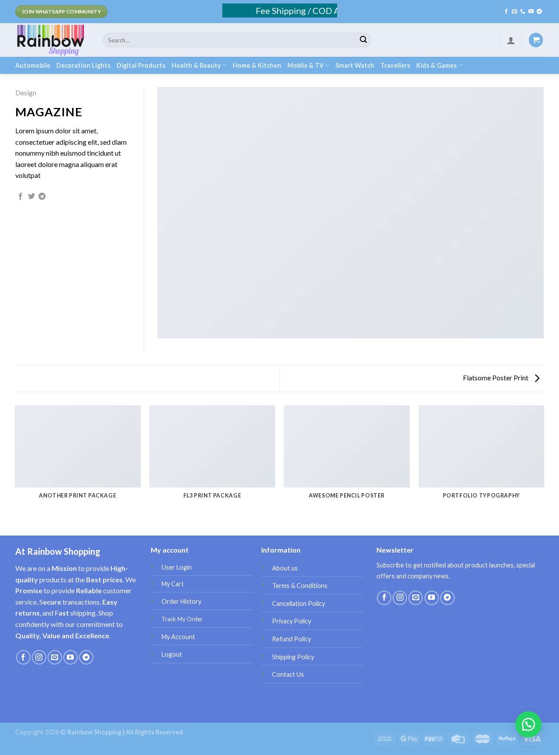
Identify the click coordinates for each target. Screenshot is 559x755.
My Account (178, 636)
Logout (172, 654)
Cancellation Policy (298, 603)
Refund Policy (291, 639)
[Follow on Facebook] (506, 12)
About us (285, 568)
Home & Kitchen (257, 65)
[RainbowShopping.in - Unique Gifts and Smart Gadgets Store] (52, 40)
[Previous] (15, 463)
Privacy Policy (291, 621)
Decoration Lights (83, 65)
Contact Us (288, 674)
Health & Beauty (196, 65)
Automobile (32, 65)
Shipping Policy (293, 657)
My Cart (173, 584)
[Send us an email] (514, 12)
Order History (181, 601)
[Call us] (522, 12)
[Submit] (363, 40)
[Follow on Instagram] (39, 657)
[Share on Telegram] (41, 197)
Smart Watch (354, 65)
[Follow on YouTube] (531, 12)
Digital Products (141, 65)
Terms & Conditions (300, 585)
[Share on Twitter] (31, 197)
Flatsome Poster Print (496, 377)
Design (25, 92)
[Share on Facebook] (20, 197)
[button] (528, 724)
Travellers (395, 65)
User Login (177, 567)
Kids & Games (436, 65)
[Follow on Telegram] (539, 12)
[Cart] (536, 40)
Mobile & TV (305, 65)
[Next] (543, 463)
